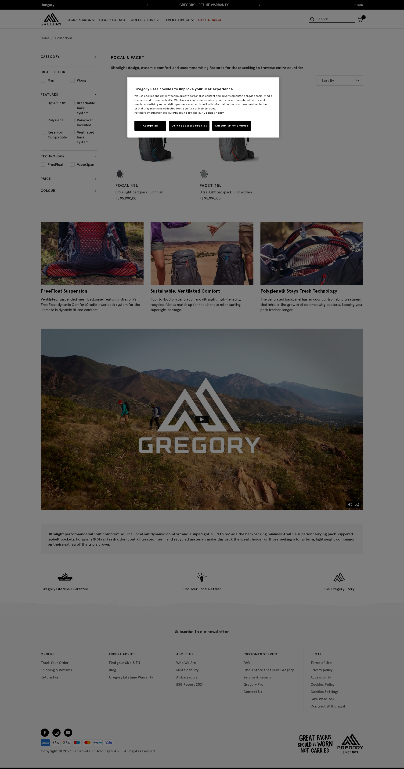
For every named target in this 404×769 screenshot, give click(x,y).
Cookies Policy (213, 112)
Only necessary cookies (189, 125)
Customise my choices (231, 125)
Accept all (150, 125)
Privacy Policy (182, 112)
